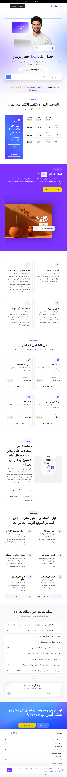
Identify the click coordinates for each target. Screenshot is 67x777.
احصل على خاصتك (53, 190)
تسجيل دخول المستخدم (17, 6)
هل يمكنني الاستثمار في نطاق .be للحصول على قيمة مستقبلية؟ (41, 665)
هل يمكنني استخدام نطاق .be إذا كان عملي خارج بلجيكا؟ (43, 648)
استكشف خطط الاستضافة (14, 150)
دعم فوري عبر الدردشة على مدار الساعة (19, 491)
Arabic (25, 1)
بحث (8, 77)
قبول (9, 770)
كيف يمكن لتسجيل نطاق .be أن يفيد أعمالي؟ (47, 636)
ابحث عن (19, 386)
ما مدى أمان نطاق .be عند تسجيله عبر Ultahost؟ (45, 659)
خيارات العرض (48, 386)
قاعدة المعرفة (26, 496)
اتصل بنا (43, 1)
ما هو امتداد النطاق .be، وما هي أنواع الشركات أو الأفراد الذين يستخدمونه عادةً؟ (36, 625)
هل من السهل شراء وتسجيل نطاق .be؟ (48, 642)
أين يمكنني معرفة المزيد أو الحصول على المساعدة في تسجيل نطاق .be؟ (38, 670)
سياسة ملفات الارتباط (50, 771)
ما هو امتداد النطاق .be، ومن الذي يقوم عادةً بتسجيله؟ (44, 630)
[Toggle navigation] (6, 6)
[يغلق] (4, 770)
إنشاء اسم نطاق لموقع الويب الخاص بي (32, 597)
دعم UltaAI (27, 500)
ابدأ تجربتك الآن (27, 725)
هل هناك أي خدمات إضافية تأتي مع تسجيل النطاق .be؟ (44, 653)
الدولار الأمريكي (35, 1)
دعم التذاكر (12, 496)
